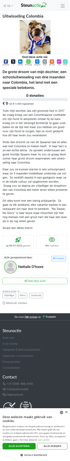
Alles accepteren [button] (19, 446)
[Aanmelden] (5, 6)
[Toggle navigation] (62, 6)
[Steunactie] (34, 5)
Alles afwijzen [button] (52, 446)
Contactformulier (17, 389)
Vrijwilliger (9, 295)
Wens (23, 295)
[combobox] (61, 412)
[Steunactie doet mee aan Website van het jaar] (26, 407)
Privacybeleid (11, 361)
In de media (10, 343)
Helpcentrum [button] (14, 394)
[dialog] (35, 434)
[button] (6, 62)
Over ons (8, 337)
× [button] (66, 412)
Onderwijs (36, 295)
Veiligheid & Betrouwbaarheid (21, 349)
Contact (59, 258)
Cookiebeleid (11, 367)
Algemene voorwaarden (18, 355)
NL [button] (9, 6)
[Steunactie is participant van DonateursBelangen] (9, 407)
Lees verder (44, 439)
